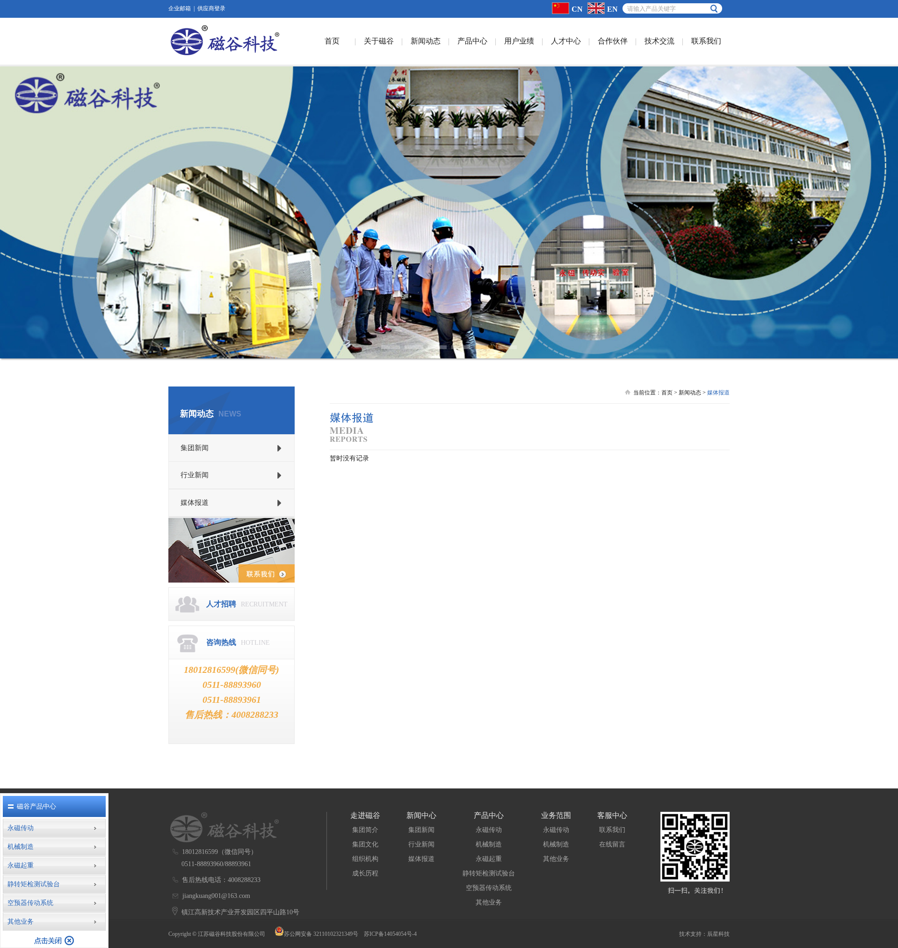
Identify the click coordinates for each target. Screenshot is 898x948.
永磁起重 (489, 858)
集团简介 (365, 829)
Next (884, 205)
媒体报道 (421, 858)
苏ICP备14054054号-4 (390, 934)
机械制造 (489, 844)
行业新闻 (421, 844)
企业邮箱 (179, 8)
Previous (14, 205)
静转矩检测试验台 (489, 873)
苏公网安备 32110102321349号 (321, 934)
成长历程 (365, 873)
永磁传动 (489, 829)
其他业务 (489, 902)
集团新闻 (421, 829)
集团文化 (365, 844)
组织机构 (365, 858)
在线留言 (612, 844)
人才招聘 (221, 604)
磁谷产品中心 (36, 806)
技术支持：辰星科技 (704, 934)
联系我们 (612, 829)
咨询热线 (221, 642)
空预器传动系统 (489, 887)
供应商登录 (211, 8)
